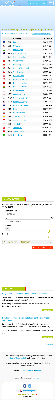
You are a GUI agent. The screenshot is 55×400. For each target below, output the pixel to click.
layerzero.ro (38, 378)
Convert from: (11, 211)
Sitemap (31, 370)
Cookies (38, 370)
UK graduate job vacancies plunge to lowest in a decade (24, 294)
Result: (5, 234)
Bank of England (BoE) (18, 358)
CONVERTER (42, 247)
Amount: (8, 226)
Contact (24, 370)
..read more (47, 310)
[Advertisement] (27, 18)
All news (49, 345)
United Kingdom (28, 391)
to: (6, 218)
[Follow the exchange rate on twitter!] (29, 386)
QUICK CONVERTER (38, 3)
